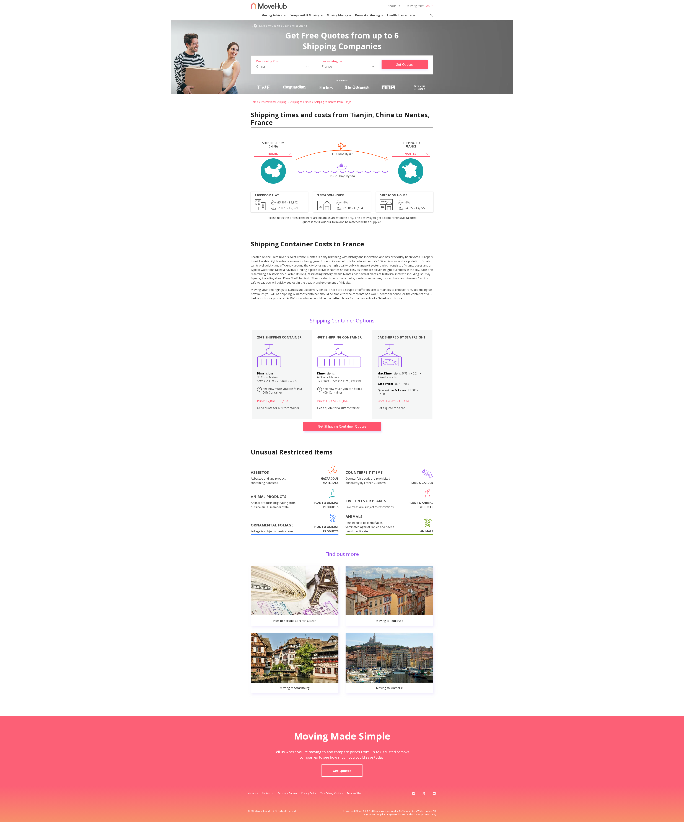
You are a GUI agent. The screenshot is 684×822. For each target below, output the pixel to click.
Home (254, 102)
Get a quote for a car (391, 408)
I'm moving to (332, 61)
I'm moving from (268, 61)
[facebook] (413, 794)
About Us (394, 6)
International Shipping (273, 102)
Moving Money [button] (337, 15)
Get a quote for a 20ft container (278, 408)
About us (253, 793)
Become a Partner (287, 793)
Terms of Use (354, 793)
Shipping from (273, 144)
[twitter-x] (424, 794)
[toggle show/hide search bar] (428, 14)
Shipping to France (300, 102)
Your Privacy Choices (331, 793)
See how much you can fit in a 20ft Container (280, 390)
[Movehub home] (269, 5)
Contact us (267, 793)
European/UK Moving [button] (305, 15)
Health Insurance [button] (399, 15)
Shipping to (411, 144)
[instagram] (434, 794)
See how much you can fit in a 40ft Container (340, 390)
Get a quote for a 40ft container (338, 408)
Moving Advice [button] (271, 15)
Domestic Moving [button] (367, 15)
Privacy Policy (308, 793)
